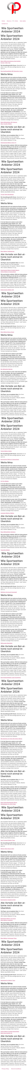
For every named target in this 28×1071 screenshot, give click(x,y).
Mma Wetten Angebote (7, 920)
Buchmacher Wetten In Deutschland (10, 459)
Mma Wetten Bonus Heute (7, 332)
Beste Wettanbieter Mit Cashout (9, 122)
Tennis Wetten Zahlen (6, 451)
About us (9, 21)
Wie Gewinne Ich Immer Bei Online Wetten (11, 738)
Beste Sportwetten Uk (6, 1033)
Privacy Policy (5, 1068)
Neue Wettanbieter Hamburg (8, 532)
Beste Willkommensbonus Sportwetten (11, 61)
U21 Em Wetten (5, 481)
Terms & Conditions (16, 1068)
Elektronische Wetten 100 (7, 289)
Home (3, 21)
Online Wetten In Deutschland (8, 271)
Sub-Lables (23, 21)
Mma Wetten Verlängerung (7, 251)
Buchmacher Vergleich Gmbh (8, 899)
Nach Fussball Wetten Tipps (8, 840)
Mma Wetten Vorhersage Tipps (9, 938)
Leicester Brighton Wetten (7, 513)
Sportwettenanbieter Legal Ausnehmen (11, 677)
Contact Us (5, 23)
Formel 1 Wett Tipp (5, 62)
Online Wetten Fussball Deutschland (10, 1031)
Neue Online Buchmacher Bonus (9, 802)
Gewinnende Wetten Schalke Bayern (10, 270)
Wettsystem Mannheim (6, 643)
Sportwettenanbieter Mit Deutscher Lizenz (12, 71)
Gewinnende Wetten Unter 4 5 (8, 142)
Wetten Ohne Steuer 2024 (7, 848)
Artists (16, 21)
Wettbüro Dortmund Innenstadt (9, 592)
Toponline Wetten (5, 550)
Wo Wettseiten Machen (6, 369)
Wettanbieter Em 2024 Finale (8, 804)
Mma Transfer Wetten (6, 124)
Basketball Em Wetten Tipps (8, 980)
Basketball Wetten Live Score (8, 918)
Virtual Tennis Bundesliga (7, 194)
